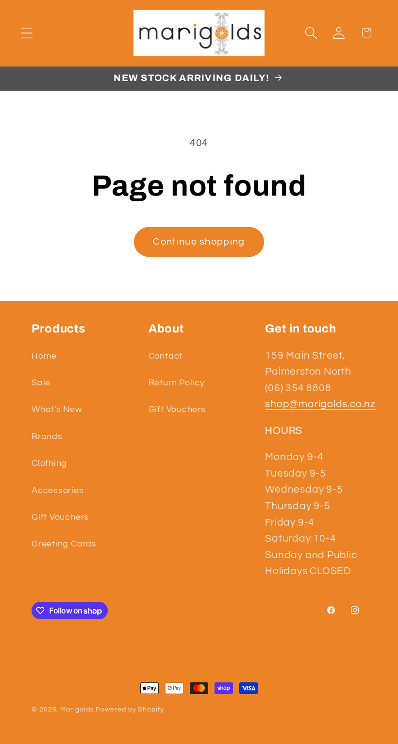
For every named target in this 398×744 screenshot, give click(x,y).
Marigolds (77, 709)
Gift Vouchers (60, 517)
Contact (165, 356)
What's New (57, 409)
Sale (41, 382)
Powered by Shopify (130, 709)
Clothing (49, 463)
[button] (26, 33)
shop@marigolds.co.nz (320, 404)
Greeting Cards (64, 543)
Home (44, 356)
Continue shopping (199, 242)
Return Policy (177, 382)
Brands (47, 436)
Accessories (58, 490)
